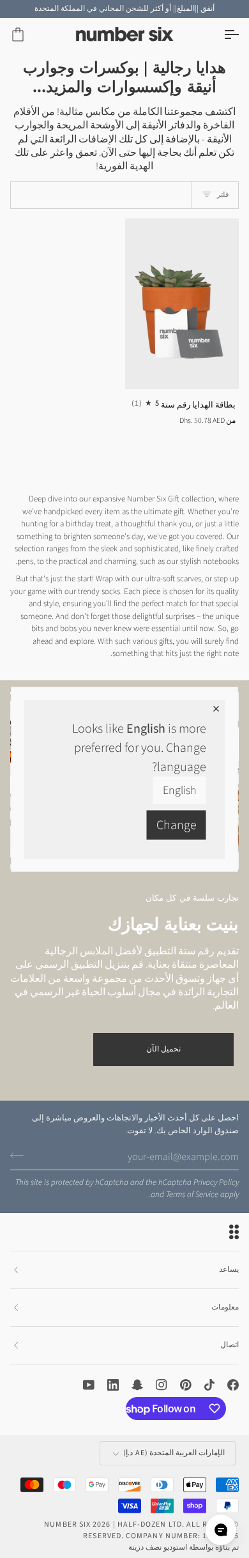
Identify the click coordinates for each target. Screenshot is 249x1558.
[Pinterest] (186, 1385)
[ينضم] (20, 1155)
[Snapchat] (137, 1385)
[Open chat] (221, 1530)
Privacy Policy (216, 1182)
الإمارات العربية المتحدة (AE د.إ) (174, 1452)
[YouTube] (88, 1385)
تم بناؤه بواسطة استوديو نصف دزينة (183, 1547)
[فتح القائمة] (219, 35)
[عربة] (29, 35)
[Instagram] (161, 1385)
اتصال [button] (229, 1345)
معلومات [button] (225, 1307)
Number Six (67, 1524)
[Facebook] (233, 1385)
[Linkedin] (113, 1385)
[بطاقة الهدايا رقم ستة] (182, 304)
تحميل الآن (163, 1049)
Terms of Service (192, 1194)
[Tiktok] (209, 1385)
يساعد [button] (229, 1269)
